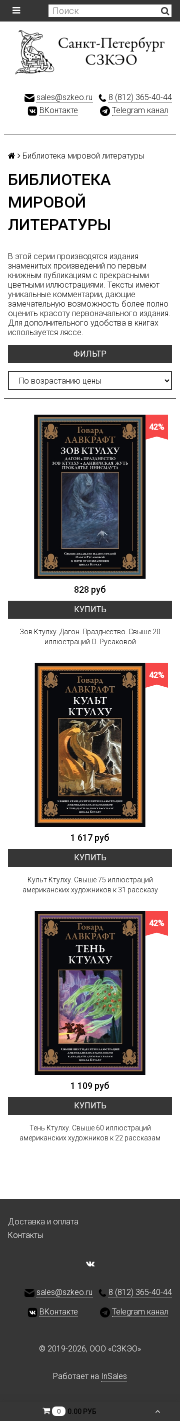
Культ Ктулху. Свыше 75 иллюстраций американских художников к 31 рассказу (90, 885)
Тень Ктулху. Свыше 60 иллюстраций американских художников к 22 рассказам (90, 1133)
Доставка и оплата (43, 1221)
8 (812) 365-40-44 (140, 97)
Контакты (25, 1235)
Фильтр (90, 354)
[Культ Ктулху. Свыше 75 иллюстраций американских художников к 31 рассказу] (90, 745)
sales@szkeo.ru (64, 97)
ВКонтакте (59, 110)
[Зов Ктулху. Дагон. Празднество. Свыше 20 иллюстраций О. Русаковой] (90, 497)
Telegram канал (140, 110)
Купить (90, 609)
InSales (114, 1376)
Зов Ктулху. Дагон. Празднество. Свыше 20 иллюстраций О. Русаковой (90, 637)
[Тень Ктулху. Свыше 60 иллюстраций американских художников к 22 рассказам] (90, 993)
